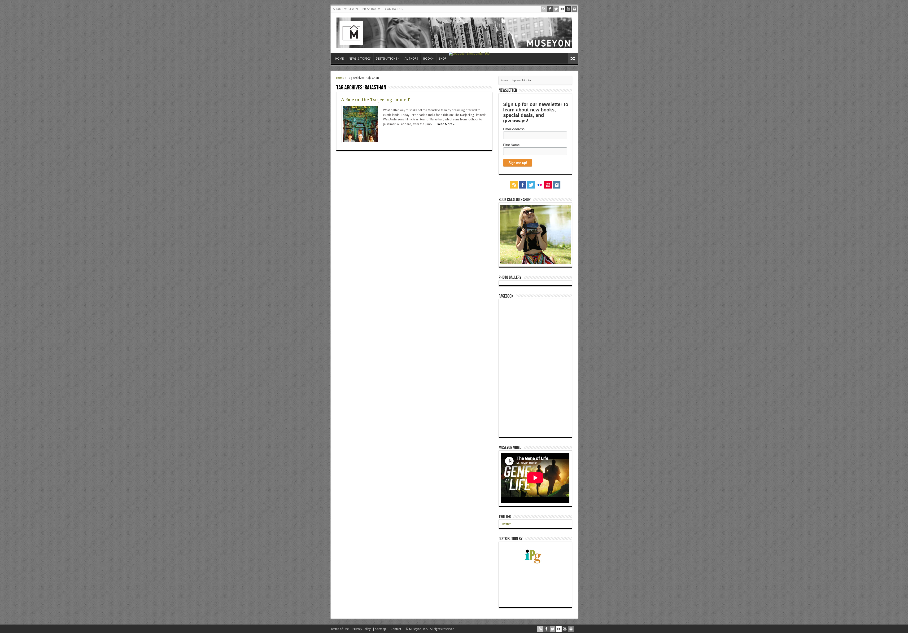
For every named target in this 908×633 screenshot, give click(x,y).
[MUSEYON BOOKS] (454, 44)
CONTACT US (394, 9)
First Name (511, 145)
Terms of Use (340, 629)
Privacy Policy (362, 629)
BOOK (428, 58)
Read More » (445, 124)
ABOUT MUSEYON (345, 9)
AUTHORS (411, 58)
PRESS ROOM (371, 9)
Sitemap (380, 629)
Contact (396, 629)
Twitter (505, 516)
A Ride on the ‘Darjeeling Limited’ (375, 99)
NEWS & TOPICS (360, 58)
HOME (339, 58)
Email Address (513, 129)
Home (340, 77)
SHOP (442, 58)
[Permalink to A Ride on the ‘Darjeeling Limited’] (360, 141)
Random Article (573, 58)
